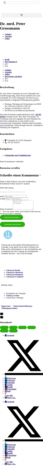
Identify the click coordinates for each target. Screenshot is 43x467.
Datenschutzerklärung (22, 306)
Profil (7, 60)
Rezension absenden (11, 217)
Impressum (5, 306)
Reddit (10, 387)
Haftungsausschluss (9, 308)
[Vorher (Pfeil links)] (4, 330)
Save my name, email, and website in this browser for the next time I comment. (20, 212)
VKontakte (11, 389)
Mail (8, 391)
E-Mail (2, 199)
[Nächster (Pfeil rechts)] (13, 330)
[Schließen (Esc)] (4, 327)
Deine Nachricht (6, 209)
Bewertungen (11, 62)
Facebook (10, 335)
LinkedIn (11, 383)
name (2, 196)
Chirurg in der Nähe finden (12, 262)
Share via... (11, 398)
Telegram (11, 380)
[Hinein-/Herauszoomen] (31, 327)
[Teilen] (13, 327)
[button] (21, 15)
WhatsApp (11, 378)
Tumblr (9, 385)
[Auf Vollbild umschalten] (22, 327)
